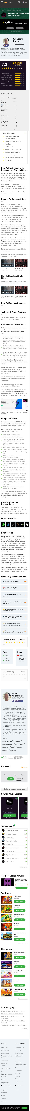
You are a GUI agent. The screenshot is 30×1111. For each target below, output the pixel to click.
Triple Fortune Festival (20, 952)
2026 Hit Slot (17, 923)
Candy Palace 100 (18, 970)
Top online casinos (6, 1068)
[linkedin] (13, 701)
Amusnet (16, 954)
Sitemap (17, 1079)
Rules (2, 1071)
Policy (3, 1095)
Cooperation (4, 1090)
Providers (4, 1080)
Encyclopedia (5, 1082)
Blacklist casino (5, 1050)
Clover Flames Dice (19, 914)
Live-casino (18, 1059)
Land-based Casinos (20, 1064)
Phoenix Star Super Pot (20, 989)
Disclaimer (4, 1092)
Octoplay (16, 936)
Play (9, 815)
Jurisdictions (18, 1070)
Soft (16, 1067)
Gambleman (17, 905)
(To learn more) (14, 1108)
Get (21, 888)
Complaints (18, 1062)
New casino (4, 1047)
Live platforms (19, 1082)
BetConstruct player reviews (14, 789)
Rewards (3, 1077)
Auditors (17, 1076)
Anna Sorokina (10, 757)
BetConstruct (4, 270)
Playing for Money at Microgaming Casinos (13, 1011)
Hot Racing (16, 961)
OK (24, 1108)
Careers (3, 1098)
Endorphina (16, 898)
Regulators (18, 1073)
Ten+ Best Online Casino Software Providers (13, 1025)
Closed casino (5, 1053)
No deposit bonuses (6, 1074)
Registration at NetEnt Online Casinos (12, 1014)
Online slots (4, 1061)
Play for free (8, 265)
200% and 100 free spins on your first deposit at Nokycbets (21, 880)
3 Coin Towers (17, 896)
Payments (18, 1050)
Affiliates (3, 1101)
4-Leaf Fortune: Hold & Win (20, 933)
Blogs (16, 1090)
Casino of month (19, 1047)
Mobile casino (19, 1056)
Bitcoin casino (19, 1053)
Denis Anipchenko (19, 44)
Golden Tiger (17, 980)
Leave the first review (21, 23)
